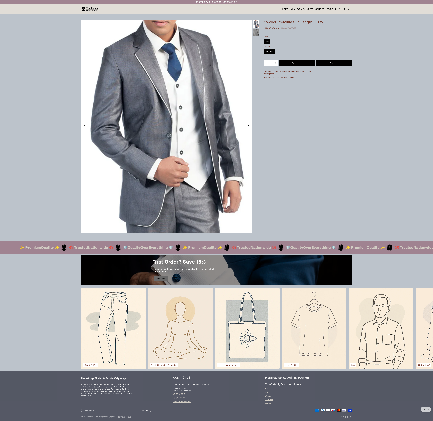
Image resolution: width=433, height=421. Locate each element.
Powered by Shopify (107, 417)
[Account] (344, 9)
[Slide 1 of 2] (256, 24)
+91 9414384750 (179, 398)
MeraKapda (93, 417)
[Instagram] (346, 416)
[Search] (339, 9)
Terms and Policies (125, 417)
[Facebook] (342, 416)
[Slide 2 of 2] (256, 32)
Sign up (145, 410)
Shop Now (161, 278)
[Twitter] (350, 416)
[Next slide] (249, 126)
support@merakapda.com (182, 402)
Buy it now (334, 63)
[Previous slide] (83, 126)
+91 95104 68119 (179, 394)
